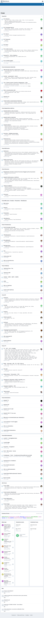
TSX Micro (12, 28)
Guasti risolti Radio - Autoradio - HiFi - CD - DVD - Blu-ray (29, 364)
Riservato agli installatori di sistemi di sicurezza (12, 178)
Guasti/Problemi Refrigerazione (10, 246)
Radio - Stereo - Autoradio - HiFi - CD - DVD (12, 364)
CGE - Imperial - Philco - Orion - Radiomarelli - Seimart (28, 357)
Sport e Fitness (24, 507)
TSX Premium (21, 28)
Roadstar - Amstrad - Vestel (9, 352)
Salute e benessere (29, 506)
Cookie (31, 615)
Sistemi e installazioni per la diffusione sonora (12, 129)
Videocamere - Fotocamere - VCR (11, 374)
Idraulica (5, 207)
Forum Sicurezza (5, 169)
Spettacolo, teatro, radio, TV (16, 507)
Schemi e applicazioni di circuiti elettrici (20, 127)
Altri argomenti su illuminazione (24, 143)
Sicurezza (6, 194)
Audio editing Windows (18, 323)
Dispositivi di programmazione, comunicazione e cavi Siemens (15, 22)
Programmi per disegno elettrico (25, 83)
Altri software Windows (9, 325)
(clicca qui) (29, 456)
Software (6, 322)
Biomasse (11, 228)
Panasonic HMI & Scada (34, 70)
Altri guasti (23, 103)
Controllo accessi (8, 195)
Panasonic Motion (15, 78)
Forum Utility (6, 485)
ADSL (5, 281)
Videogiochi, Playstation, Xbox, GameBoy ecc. (12, 380)
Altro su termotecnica (9, 260)
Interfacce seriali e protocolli (26, 91)
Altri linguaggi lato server (21, 332)
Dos (5, 318)
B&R (15, 50)
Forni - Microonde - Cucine (10, 451)
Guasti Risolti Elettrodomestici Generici (12, 473)
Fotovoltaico (24, 228)
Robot (35, 77)
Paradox (11, 179)
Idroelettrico (33, 228)
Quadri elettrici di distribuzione (22, 119)
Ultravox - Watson (33, 349)
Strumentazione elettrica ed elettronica (11, 154)
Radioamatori (7, 160)
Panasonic (6, 40)
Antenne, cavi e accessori (15, 161)
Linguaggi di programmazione (10, 329)
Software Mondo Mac (24, 325)
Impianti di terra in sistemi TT (20, 113)
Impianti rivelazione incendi (15, 195)
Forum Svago (7, 503)
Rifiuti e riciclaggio (13, 229)
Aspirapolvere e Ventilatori (10, 460)
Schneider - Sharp (22, 351)
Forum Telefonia (5, 265)
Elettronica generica (8, 152)
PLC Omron (6, 34)
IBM (23, 306)
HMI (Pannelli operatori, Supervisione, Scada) (14, 69)
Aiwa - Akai (34, 358)
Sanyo (26, 351)
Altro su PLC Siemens (8, 23)
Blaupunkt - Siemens (8, 358)
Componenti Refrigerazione (20, 246)
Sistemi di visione (16, 83)
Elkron (32, 178)
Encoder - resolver (8, 78)
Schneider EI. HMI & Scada (24, 70)
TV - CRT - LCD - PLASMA (10, 348)
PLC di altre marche (8, 49)
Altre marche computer (15, 307)
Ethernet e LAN (17, 91)
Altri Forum (4, 483)
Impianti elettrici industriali (10, 117)
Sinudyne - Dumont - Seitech (33, 350)
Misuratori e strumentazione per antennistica (14, 417)
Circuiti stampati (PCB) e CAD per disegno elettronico (14, 153)
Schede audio (37, 298)
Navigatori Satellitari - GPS (10, 386)
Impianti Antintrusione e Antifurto (11, 177)
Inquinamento (7, 229)
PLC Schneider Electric (9, 27)
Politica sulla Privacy (20, 615)
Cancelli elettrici (22, 128)
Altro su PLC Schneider (26, 29)
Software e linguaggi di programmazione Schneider (13, 29)
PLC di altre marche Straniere (29, 51)
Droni (38, 153)
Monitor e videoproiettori (9, 359)
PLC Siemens (7, 18)
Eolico (21, 228)
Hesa (5, 179)
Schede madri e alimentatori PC (10, 298)
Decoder (6, 368)
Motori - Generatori (30, 77)
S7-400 (23, 20)
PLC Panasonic (7, 39)
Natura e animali (30, 507)
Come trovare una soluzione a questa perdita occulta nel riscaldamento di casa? (7, 526)
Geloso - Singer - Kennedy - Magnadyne (11, 356)
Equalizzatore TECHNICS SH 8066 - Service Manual (13, 604)
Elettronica (6, 151)
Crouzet (21, 50)
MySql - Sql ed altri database (9, 332)
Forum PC (4, 295)
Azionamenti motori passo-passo (20, 77)
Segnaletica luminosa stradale (34, 142)
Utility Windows (21, 324)
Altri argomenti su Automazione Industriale (12, 84)
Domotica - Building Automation (11, 133)
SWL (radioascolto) (35, 160)
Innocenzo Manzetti (20, 493)
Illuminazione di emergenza (23, 142)
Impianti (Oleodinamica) (9, 219)
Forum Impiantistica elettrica (8, 108)
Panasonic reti (7, 91)
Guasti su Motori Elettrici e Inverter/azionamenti (13, 103)
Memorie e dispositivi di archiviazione (22, 298)
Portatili (5, 305)
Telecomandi (6, 391)
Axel (24, 178)
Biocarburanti (7, 228)
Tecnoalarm (25, 179)
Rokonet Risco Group (16, 179)
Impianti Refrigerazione (29, 246)
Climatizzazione (7, 234)
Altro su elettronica (31, 154)
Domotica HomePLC (8, 134)
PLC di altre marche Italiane (9, 50)
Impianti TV (6, 400)
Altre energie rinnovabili (20, 230)
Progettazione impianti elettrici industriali (11, 118)
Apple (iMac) (25, 312)
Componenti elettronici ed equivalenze (29, 153)
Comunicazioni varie (18, 486)
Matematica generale (10, 499)
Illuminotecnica (7, 138)
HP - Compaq (20, 306)
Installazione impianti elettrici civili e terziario (28, 112)
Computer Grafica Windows (9, 323)
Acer (5, 306)
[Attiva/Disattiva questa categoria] (41, 16)
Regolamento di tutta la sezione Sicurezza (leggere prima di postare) (19, 171)
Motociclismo (14, 508)
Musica (35, 507)
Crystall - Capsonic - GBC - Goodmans (11, 357)
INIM (38, 178)
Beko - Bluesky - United (16, 358)
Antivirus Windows (28, 324)
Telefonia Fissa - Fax (8, 268)
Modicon (8, 28)
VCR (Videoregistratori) (25, 375)
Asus (8, 306)
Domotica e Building (15, 134)
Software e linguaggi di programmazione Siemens (13, 21)
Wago (23, 51)
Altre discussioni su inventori (15, 494)
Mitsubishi (29, 50)
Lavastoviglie (7, 442)
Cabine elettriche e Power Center (33, 119)
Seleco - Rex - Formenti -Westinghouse (11, 351)
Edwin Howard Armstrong (29, 493)
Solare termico (27, 229)
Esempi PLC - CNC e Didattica (10, 55)
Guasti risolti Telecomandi (14, 392)
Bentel (26, 178)
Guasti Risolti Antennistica (10, 430)
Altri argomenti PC (8, 336)
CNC (17, 56)
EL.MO (29, 178)
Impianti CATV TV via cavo (10, 413)
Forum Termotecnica (6, 224)
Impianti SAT (6, 404)
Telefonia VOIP (7, 272)
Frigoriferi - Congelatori (9, 446)
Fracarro (35, 178)
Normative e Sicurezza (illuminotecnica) (11, 143)
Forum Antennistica (6, 397)
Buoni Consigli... (7, 477)
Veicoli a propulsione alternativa (10, 230)
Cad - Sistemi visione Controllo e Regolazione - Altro (16, 82)
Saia (18, 51)
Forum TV (4, 345)
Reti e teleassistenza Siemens (31, 22)
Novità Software (7, 340)
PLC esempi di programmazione (10, 56)
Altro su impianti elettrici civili (31, 113)
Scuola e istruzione (8, 507)
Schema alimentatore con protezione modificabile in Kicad (14, 609)
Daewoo (33, 356)
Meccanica (6, 203)
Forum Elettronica (6, 148)
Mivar (35, 352)
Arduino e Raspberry (24, 152)
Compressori (7, 214)
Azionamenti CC (7, 77)
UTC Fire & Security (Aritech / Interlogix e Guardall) (13, 180)
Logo (5, 20)
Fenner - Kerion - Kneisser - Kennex (25, 356)
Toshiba (32, 306)
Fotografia (24, 508)
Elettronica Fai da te (8, 155)
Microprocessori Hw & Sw (16, 152)
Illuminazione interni (15, 142)
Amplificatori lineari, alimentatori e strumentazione (28, 161)
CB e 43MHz (12, 160)
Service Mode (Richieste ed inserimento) (25, 359)
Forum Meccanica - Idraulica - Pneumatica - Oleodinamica (14, 200)
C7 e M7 (26, 20)
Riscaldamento (7, 240)
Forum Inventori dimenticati (10, 492)
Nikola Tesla (7, 493)
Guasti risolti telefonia (9, 289)
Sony (29, 306)
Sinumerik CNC (30, 20)
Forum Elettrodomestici (7, 435)
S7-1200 (13, 20)
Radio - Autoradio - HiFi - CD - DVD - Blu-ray (14, 363)
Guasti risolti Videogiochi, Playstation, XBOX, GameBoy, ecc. (15, 381)
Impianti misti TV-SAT (8, 408)
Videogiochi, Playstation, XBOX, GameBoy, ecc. (14, 379)
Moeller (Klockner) (35, 50)
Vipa (20, 51)
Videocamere (36, 375)
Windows (8, 318)
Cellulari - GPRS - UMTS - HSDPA (11, 277)
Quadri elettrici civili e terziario (10, 113)
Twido (25, 28)
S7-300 (20, 20)
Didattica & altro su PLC (22, 56)
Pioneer (16, 352)
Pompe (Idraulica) (8, 208)
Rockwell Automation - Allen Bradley (11, 51)
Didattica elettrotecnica (9, 127)
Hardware (6, 297)
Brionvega (15, 349)
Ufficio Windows (34, 323)
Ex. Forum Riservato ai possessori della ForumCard (30, 486)
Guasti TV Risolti (20, 349)
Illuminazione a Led (8, 142)
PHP (15, 332)
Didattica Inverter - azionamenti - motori (25, 78)
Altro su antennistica (8, 426)
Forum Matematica (8, 498)
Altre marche (30, 312)
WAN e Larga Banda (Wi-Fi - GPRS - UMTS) (12, 92)
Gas (4, 250)
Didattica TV (16, 359)
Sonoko (26, 350)
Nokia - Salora (30, 352)
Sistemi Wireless (36, 180)
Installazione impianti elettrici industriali (25, 118)
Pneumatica (6, 213)
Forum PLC (4, 16)
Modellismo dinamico (8, 508)
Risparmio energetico (20, 229)
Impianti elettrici (7, 124)
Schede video (31, 298)
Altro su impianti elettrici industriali (15, 120)
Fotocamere (32, 375)
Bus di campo (12, 91)
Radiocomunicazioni (8, 159)
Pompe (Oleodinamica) (17, 219)
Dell (10, 306)
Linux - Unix (12, 318)
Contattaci (27, 615)
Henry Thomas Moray (13, 493)
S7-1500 (16, 20)
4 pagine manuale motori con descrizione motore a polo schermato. (15, 595)
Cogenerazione (16, 228)
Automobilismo (19, 508)
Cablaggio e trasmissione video (18, 189)
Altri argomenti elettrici (24, 129)
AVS (21, 178)
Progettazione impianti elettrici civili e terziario (12, 112)
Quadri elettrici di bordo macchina (10, 119)
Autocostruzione (7, 161)
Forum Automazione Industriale (8, 67)
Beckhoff (18, 50)
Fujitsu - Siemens (14, 306)
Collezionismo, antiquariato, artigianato (19, 506)
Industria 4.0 (6, 96)
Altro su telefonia (8, 285)
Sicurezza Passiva (24, 195)
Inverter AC (13, 77)
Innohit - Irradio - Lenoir (9, 349)
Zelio (31, 28)
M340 (6, 28)
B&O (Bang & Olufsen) (24, 358)
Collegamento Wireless (8, 189)
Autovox (30, 358)
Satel (22, 179)
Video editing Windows (27, 323)
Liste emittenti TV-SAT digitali (10, 421)
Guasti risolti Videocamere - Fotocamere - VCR (12, 375)
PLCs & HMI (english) (8, 60)
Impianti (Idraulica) (18, 208)
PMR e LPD (16, 160)
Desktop (6, 311)
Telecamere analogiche (20, 190)
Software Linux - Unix (16, 325)
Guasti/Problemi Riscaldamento (10, 241)
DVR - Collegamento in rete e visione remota (31, 189)
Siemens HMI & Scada (8, 70)
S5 (7, 20)
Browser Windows (15, 324)
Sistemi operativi (7, 317)
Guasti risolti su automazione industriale (13, 100)
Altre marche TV (26, 349)
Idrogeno (37, 228)
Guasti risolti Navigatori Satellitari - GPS (20, 387)
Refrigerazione (7, 245)
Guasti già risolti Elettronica (23, 154)
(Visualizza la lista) (39, 513)
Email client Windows (8, 324)
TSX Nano (16, 28)
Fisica (6, 499)
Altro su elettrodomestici (9, 469)
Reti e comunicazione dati (9, 90)
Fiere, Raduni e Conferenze (9, 486)
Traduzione (13, 615)
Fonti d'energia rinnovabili (9, 227)
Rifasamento (7, 120)
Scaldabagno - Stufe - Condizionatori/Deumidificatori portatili (18, 455)
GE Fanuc (25, 50)
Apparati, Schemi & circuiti (33, 152)
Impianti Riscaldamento (29, 241)
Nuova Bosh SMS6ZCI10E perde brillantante (7, 581)
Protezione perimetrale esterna (28, 180)
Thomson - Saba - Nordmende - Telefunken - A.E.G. (13, 350)
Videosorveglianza (8, 185)
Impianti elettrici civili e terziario (11, 110)
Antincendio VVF (7, 256)
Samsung (26, 306)
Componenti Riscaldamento (20, 241)
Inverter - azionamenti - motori (11, 76)
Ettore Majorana (36, 493)
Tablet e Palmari (22, 307)
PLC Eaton (6, 44)
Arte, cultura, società (8, 506)
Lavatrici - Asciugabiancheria (10, 438)
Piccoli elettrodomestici (9, 465)
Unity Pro (28, 28)
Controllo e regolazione (9, 83)
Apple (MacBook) (7, 307)
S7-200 (10, 20)
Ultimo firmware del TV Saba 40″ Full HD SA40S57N (7, 575)
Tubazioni (13, 208)
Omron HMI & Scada (16, 70)
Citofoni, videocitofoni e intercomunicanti (12, 128)
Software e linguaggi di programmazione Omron (17, 35)
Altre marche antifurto (8, 181)
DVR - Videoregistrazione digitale (10, 190)
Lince (8, 179)
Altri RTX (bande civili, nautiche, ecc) (25, 160)
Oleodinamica (7, 218)
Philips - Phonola (21, 352)
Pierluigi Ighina (7, 494)
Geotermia (29, 228)
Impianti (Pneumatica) (13, 214)
